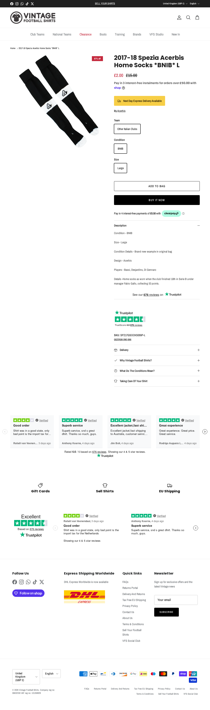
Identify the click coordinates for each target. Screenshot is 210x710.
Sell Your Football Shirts (168, 693)
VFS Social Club (131, 641)
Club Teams (37, 34)
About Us (127, 618)
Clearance (85, 34)
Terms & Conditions (133, 624)
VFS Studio (156, 34)
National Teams (62, 34)
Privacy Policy (130, 606)
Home (12, 48)
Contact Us (128, 612)
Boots (103, 34)
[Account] (178, 17)
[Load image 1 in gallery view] (57, 101)
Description (120, 225)
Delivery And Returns (133, 594)
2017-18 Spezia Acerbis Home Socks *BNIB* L (39, 48)
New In (176, 34)
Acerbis (121, 111)
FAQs (125, 582)
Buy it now (157, 200)
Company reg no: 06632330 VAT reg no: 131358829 (33, 691)
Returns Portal (130, 588)
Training (120, 34)
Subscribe (166, 612)
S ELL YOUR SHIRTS (105, 3)
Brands (137, 34)
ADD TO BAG (156, 186)
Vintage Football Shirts (29, 689)
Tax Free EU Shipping (134, 600)
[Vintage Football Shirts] (32, 17)
